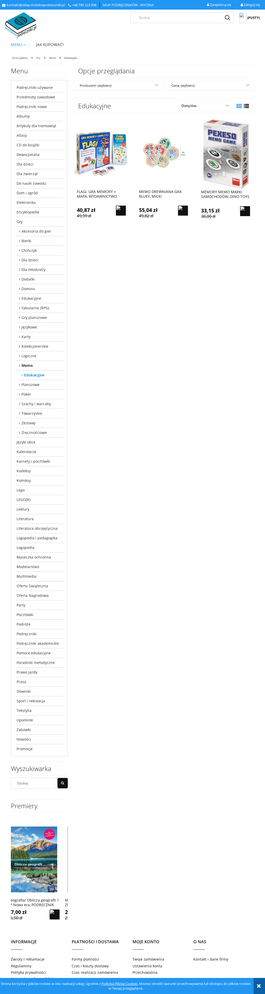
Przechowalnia (145, 972)
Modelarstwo (28, 566)
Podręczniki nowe (32, 106)
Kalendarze (26, 451)
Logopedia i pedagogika (37, 537)
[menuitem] (20, 44)
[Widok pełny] (246, 106)
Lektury (23, 509)
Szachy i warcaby (36, 403)
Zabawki (24, 729)
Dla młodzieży (33, 269)
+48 (75, 5)
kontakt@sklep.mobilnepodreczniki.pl (36, 5)
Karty (26, 336)
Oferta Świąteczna (32, 585)
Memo (27, 365)
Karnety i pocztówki (33, 461)
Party (21, 605)
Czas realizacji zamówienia (95, 972)
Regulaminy (21, 965)
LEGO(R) (23, 499)
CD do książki (28, 144)
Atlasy (22, 135)
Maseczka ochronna (34, 557)
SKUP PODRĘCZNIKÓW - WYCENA (128, 5)
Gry (20, 221)
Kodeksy (24, 470)
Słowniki (24, 691)
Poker (26, 394)
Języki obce (26, 442)
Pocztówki (25, 614)
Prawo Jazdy (27, 672)
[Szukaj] (227, 17)
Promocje (25, 748)
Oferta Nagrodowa (33, 595)
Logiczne (28, 355)
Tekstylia (24, 710)
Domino (28, 288)
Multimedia (26, 576)
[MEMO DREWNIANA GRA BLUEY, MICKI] (163, 153)
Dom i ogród (27, 192)
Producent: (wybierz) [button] (96, 85)
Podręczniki (26, 633)
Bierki (26, 240)
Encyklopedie (28, 212)
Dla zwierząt (27, 173)
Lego (21, 490)
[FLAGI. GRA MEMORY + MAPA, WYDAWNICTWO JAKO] (101, 153)
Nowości (24, 739)
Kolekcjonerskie (34, 346)
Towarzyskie (31, 413)
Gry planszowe (34, 317)
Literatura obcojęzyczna (37, 528)
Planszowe (30, 384)
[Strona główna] (20, 25)
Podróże (24, 624)
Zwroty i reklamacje (28, 959)
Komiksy (24, 480)
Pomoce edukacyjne (34, 652)
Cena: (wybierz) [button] (183, 85)
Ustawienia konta (147, 965)
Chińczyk (29, 250)
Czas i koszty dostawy (90, 965)
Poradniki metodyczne (36, 662)
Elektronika (26, 202)
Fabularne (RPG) (35, 307)
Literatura (25, 518)
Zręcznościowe (34, 432)
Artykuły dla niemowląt (36, 125)
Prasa (21, 681)
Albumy (23, 116)
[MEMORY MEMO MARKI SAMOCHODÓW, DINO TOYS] (225, 153)
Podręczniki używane (35, 87)
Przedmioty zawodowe (36, 97)
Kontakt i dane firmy (210, 959)
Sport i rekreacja (31, 700)
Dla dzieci (25, 164)
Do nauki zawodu (31, 183)
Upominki (25, 720)
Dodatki (28, 279)
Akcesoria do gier (36, 231)
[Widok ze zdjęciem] (239, 106)
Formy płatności (85, 959)
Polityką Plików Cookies (119, 983)
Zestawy (28, 422)
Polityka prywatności (28, 972)
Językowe (29, 327)
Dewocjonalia (28, 154)
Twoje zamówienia (148, 959)
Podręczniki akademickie (38, 643)
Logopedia (25, 547)
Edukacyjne (31, 298)
